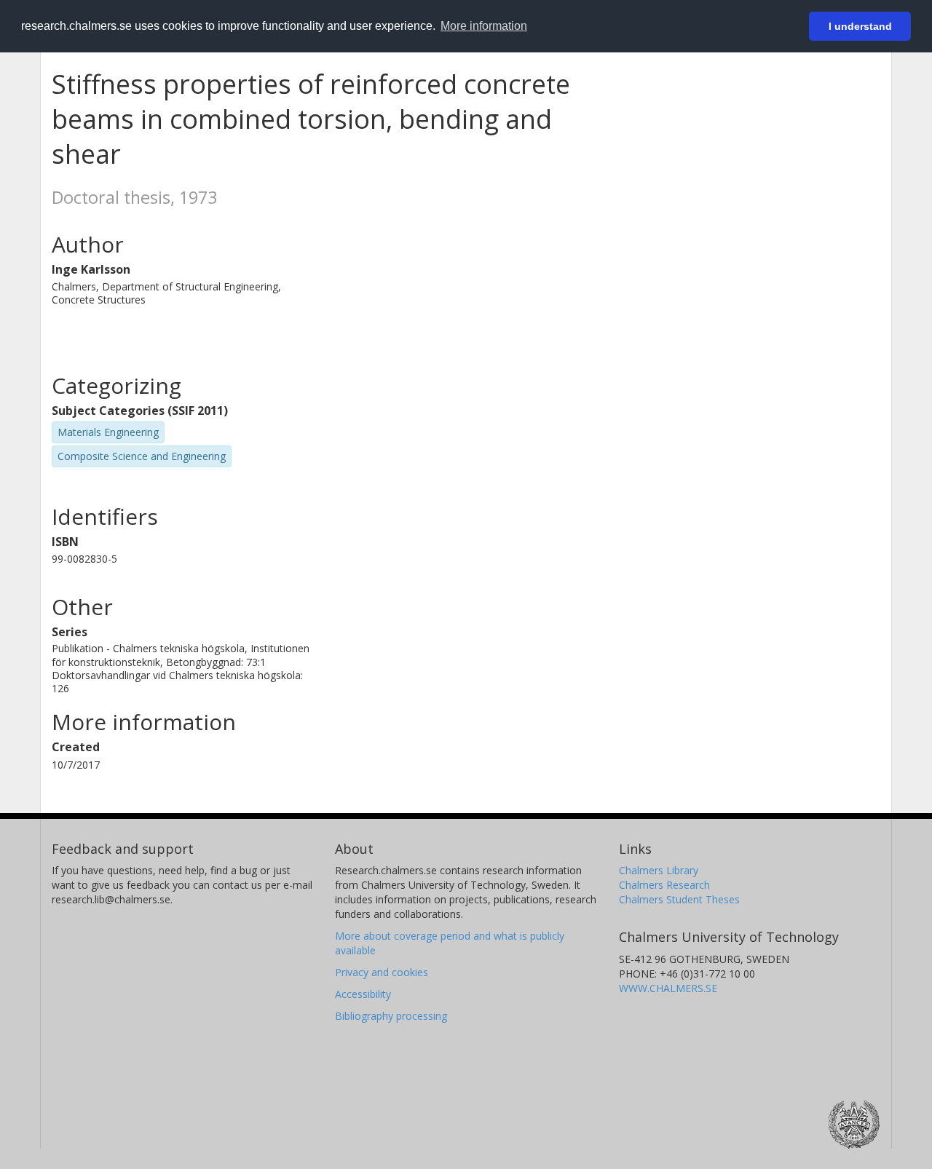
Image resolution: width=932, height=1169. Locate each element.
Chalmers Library (658, 870)
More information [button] (484, 26)
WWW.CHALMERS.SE (668, 988)
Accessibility (363, 994)
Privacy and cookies (381, 972)
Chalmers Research (664, 885)
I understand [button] (860, 26)
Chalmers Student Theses (679, 899)
